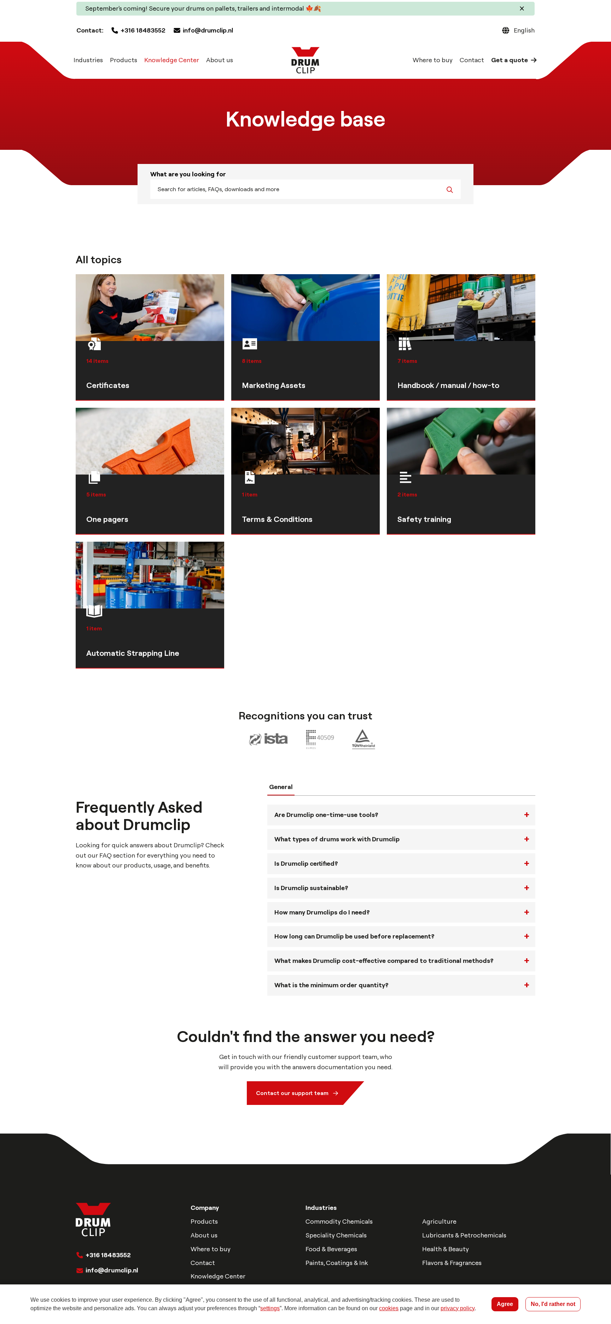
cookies (388, 1308)
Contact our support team (292, 1092)
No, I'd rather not (553, 1304)
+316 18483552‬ (142, 30)
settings (270, 1308)
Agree (505, 1304)
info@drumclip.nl (207, 30)
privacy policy (458, 1308)
